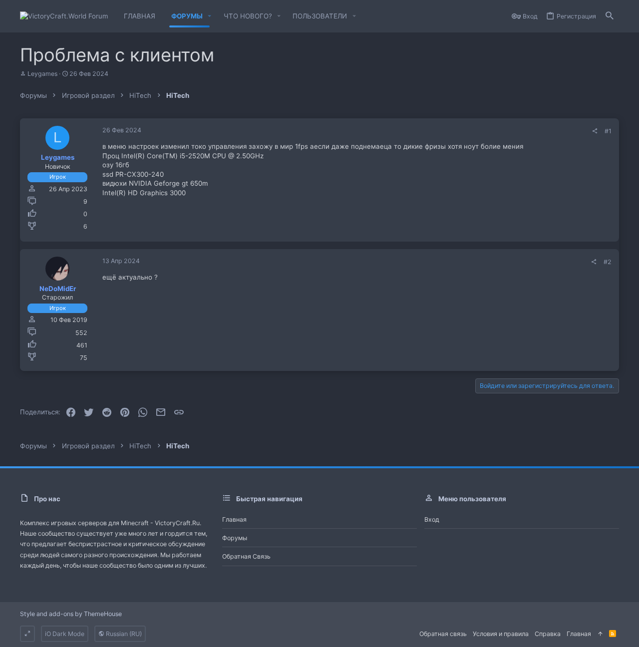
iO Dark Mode (64, 634)
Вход (431, 519)
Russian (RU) (123, 634)
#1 (608, 131)
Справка (548, 634)
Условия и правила (501, 634)
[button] (210, 16)
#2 (608, 262)
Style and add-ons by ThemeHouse (71, 614)
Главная (234, 519)
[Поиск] (609, 16)
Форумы (234, 538)
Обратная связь (246, 556)
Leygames (42, 73)
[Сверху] (600, 634)
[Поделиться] (594, 131)
